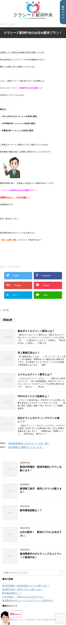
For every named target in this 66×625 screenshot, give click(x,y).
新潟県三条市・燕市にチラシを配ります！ (22, 589)
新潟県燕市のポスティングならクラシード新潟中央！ (28, 600)
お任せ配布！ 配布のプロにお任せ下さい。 (23, 597)
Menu (63, 13)
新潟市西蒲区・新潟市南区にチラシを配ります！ (26, 585)
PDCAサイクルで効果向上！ (33, 396)
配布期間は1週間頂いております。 (26, 447)
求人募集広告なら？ (29, 352)
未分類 (6, 310)
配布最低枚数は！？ (31, 510)
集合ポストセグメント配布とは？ (36, 331)
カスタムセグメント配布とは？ (35, 374)
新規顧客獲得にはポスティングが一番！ (29, 443)
